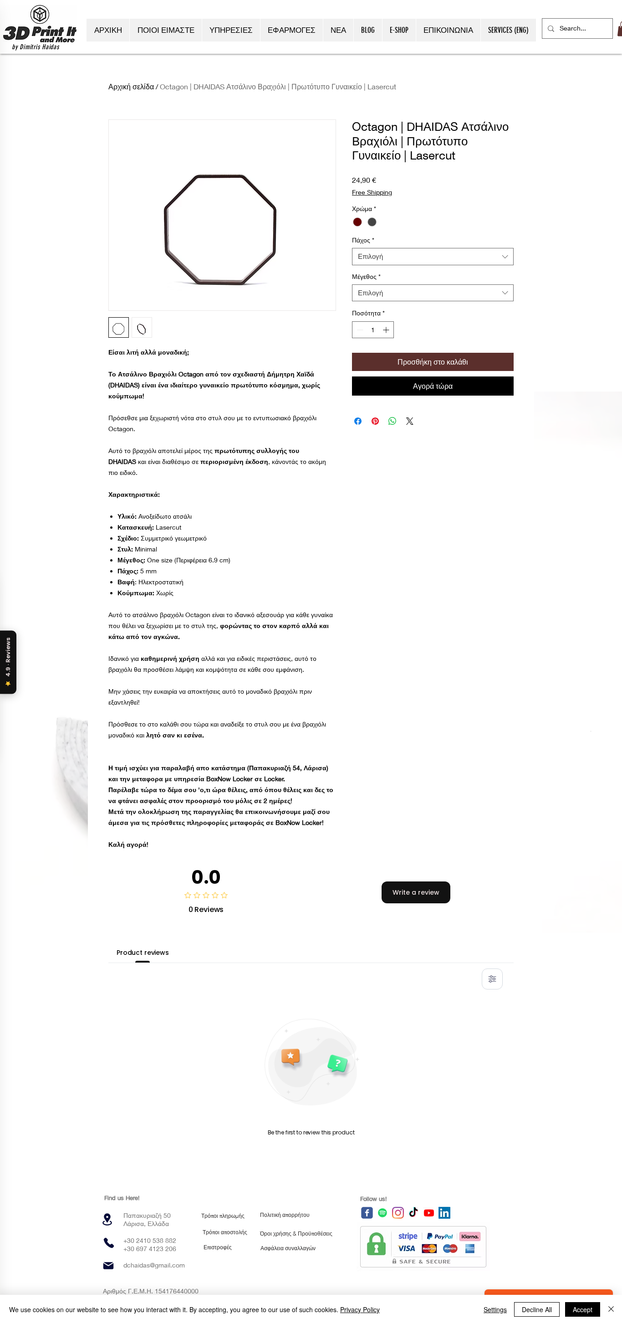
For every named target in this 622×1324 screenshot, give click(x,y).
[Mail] (108, 1266)
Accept (582, 1309)
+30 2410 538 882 (149, 1240)
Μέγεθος (366, 276)
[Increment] (387, 330)
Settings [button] (495, 1309)
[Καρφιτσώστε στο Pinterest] (375, 421)
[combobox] (433, 256)
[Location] (107, 1219)
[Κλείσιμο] (611, 1309)
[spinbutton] (373, 330)
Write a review (416, 892)
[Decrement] (359, 330)
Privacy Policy (360, 1309)
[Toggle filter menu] (492, 979)
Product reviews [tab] (143, 952)
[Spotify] (382, 1213)
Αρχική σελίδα (131, 86)
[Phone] (109, 1243)
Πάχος (363, 240)
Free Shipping (372, 192)
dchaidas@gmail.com (154, 1265)
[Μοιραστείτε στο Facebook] (357, 421)
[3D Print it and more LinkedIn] (444, 1213)
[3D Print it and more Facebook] (367, 1213)
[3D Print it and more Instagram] (398, 1213)
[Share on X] (409, 421)
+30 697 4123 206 (149, 1248)
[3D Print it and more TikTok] (413, 1213)
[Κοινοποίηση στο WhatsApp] (392, 421)
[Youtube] (429, 1213)
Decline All (537, 1309)
